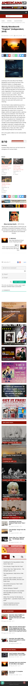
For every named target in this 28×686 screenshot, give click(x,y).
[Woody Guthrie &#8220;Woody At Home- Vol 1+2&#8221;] (7, 179)
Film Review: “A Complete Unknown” (16, 672)
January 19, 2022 (14, 657)
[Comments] (22, 557)
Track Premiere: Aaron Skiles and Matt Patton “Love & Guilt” (17, 654)
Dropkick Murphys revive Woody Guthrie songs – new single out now (18, 167)
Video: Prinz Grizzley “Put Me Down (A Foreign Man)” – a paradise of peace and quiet (14, 598)
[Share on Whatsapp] (16, 55)
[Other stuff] (5, 673)
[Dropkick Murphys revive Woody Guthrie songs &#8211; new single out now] (18, 161)
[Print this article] (14, 55)
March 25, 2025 (14, 674)
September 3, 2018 (8, 35)
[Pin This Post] (9, 55)
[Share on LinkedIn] (7, 55)
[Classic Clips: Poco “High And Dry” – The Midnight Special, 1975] (14, 472)
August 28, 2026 (13, 442)
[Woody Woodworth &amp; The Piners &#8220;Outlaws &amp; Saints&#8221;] (7, 161)
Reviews (9, 21)
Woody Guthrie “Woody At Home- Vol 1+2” (6, 184)
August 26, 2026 (7, 633)
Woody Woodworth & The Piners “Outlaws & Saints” (6, 166)
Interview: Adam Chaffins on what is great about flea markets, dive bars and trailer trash (13, 513)
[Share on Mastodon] (18, 55)
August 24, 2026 (14, 643)
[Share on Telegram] (20, 55)
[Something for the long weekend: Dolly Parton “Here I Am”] (14, 435)
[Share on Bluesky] (23, 55)
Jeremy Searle (18, 35)
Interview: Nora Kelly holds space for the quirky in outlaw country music (17, 640)
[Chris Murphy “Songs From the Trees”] (14, 453)
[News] (5, 664)
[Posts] (6, 557)
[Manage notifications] (24, 682)
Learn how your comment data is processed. (13, 285)
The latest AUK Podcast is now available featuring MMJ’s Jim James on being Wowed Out (14, 592)
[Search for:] (14, 16)
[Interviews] (5, 616)
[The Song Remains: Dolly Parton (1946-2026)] (14, 491)
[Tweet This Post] (5, 55)
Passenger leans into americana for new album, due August (17, 663)
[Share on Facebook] (3, 55)
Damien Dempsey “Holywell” (11, 588)
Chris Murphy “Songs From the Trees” (12, 456)
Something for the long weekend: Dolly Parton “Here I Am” (13, 439)
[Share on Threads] (25, 55)
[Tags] (14, 557)
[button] (26, 12)
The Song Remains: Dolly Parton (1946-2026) (13, 495)
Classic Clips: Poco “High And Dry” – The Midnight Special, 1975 (13, 477)
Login (24, 262)
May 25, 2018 (13, 665)
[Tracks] (5, 655)
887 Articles (21, 224)
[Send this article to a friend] (11, 55)
